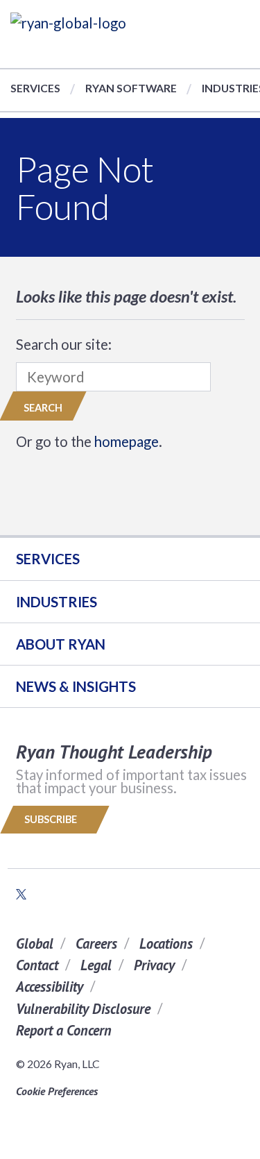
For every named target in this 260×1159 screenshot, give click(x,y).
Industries (56, 601)
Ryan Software (131, 87)
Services (35, 87)
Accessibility (49, 986)
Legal (96, 965)
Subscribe (51, 819)
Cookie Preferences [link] (57, 1091)
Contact (37, 965)
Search (43, 408)
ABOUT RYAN (60, 644)
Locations (166, 943)
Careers (96, 943)
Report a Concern (64, 1030)
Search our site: (64, 344)
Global (34, 943)
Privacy (154, 965)
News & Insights (76, 686)
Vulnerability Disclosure (83, 1008)
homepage (126, 441)
